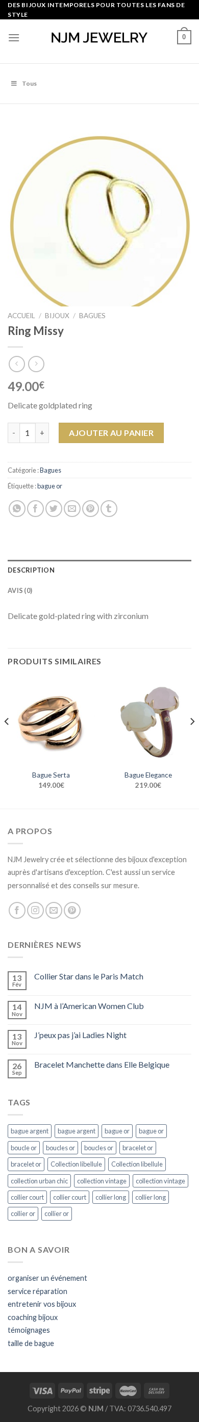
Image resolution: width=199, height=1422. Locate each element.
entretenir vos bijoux (42, 1304)
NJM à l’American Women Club (89, 1006)
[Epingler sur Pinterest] (90, 508)
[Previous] (7, 742)
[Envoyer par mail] (72, 508)
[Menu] (14, 37)
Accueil (21, 316)
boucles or (60, 1148)
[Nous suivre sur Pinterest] (72, 910)
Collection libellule (76, 1164)
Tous (29, 83)
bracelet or (137, 1148)
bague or (49, 486)
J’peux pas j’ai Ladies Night (80, 1035)
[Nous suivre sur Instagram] (35, 910)
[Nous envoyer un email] (53, 910)
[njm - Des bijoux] (99, 37)
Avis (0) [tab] (20, 590)
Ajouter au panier (111, 432)
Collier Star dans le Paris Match (88, 976)
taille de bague (31, 1343)
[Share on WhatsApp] (17, 508)
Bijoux (57, 316)
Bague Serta (51, 775)
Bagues (92, 316)
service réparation (37, 1291)
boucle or (24, 1148)
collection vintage (102, 1181)
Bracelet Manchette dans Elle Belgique (101, 1064)
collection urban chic (39, 1181)
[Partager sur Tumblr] (109, 508)
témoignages (29, 1330)
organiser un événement (47, 1278)
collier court (27, 1197)
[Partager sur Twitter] (53, 508)
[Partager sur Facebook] (35, 508)
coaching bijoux (33, 1317)
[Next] (192, 742)
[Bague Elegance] (148, 721)
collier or (23, 1213)
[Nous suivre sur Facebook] (17, 910)
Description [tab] (31, 570)
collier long (110, 1197)
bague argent (29, 1131)
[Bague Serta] (51, 721)
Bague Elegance (148, 775)
